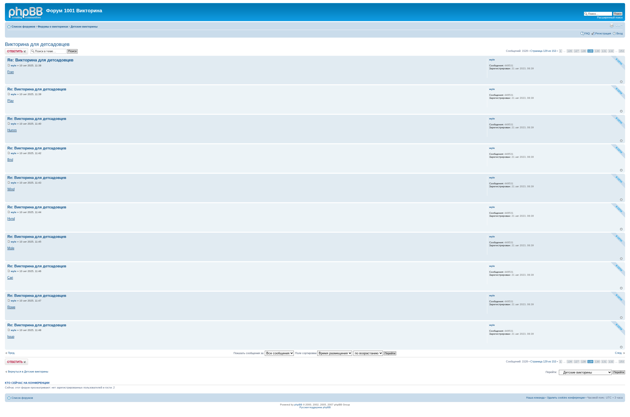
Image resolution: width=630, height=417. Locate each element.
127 (576, 51)
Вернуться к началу (621, 81)
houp (10, 336)
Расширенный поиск (610, 17)
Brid (10, 159)
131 (604, 51)
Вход (619, 33)
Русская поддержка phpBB (315, 407)
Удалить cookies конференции (566, 397)
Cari (10, 277)
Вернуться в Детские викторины (28, 371)
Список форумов (23, 26)
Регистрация (603, 33)
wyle (13, 65)
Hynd (11, 218)
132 (611, 51)
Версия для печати (611, 25)
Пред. (11, 352)
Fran (10, 72)
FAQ (587, 33)
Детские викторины (84, 26)
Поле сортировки (306, 353)
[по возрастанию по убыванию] (375, 353)
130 (597, 51)
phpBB (298, 404)
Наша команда (535, 397)
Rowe (11, 307)
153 (621, 51)
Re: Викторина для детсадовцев (40, 60)
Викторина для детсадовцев (37, 44)
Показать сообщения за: (249, 353)
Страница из (543, 50)
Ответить (11, 49)
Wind (11, 189)
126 (569, 51)
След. (618, 352)
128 (583, 51)
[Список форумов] (26, 12)
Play (10, 100)
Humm (12, 130)
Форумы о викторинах (53, 26)
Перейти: (551, 372)
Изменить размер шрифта (619, 25)
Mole (10, 248)
